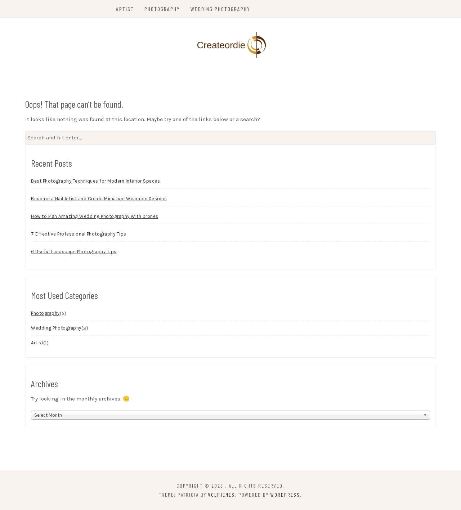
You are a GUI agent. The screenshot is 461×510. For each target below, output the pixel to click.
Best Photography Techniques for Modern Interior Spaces (95, 181)
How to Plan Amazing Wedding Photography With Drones (94, 216)
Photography (162, 8)
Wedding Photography (220, 8)
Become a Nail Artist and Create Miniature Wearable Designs (99, 198)
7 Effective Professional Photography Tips (78, 234)
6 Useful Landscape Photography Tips (74, 251)
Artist (125, 8)
